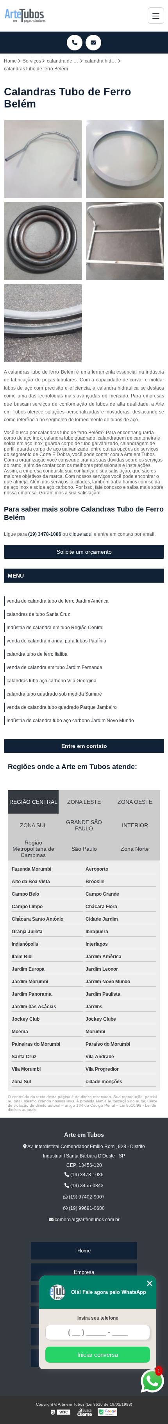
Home (84, 1251)
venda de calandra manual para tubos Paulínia (56, 641)
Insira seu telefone (97, 1318)
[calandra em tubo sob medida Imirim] (43, 323)
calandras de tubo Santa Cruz (38, 614)
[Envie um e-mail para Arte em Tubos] (93, 42)
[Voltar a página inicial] (25, 15)
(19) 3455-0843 (86, 1185)
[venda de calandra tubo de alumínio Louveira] (43, 159)
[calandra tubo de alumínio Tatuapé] (125, 159)
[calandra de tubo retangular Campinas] (125, 241)
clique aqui (81, 534)
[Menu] (155, 15)
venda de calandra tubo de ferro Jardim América (58, 601)
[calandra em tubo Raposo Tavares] (43, 241)
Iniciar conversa (97, 1354)
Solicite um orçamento (84, 552)
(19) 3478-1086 (45, 534)
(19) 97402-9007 (86, 1197)
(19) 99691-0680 (86, 1208)
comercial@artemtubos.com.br (87, 1219)
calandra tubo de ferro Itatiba (37, 654)
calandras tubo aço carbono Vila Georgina (52, 680)
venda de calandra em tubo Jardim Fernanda (54, 667)
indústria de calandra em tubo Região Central (55, 627)
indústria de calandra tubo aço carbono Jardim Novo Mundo (70, 720)
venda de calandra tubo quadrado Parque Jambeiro (62, 707)
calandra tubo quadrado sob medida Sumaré (54, 694)
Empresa (84, 1272)
